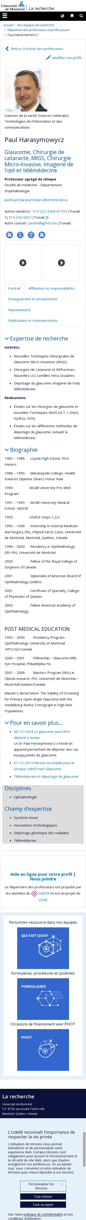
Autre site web (41, 234)
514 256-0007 (21, 217)
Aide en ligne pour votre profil (41, 874)
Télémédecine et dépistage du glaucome (46, 776)
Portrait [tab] (14, 288)
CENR (42, 900)
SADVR (44, 893)
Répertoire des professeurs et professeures (39, 30)
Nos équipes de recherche (35, 25)
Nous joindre (43, 879)
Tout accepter (43, 1204)
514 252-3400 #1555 (50, 211)
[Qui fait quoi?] (43, 948)
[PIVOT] (43, 1050)
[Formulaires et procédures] (43, 999)
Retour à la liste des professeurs (37, 48)
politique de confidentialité (43, 1214)
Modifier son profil (66, 57)
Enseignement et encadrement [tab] (32, 299)
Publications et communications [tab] (33, 320)
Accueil (8, 25)
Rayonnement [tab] (19, 309)
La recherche (41, 8)
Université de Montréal (13, 5)
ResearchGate (9, 234)
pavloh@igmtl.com (42, 223)
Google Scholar (31, 234)
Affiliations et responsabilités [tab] (51, 288)
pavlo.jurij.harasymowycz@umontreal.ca (36, 199)
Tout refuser (43, 1196)
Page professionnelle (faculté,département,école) (20, 234)
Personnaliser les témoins (45, 1186)
